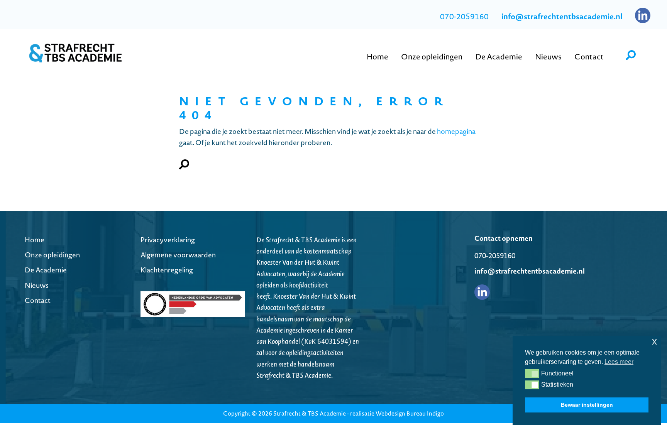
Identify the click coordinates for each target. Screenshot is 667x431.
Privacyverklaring (168, 240)
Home (34, 240)
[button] (532, 373)
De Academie (46, 270)
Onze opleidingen (52, 255)
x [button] (654, 341)
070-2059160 (464, 16)
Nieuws (37, 285)
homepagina (456, 131)
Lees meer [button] (618, 361)
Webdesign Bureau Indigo (410, 413)
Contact (38, 300)
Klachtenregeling (167, 270)
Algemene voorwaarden (178, 255)
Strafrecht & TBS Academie (309, 413)
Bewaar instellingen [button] (587, 405)
